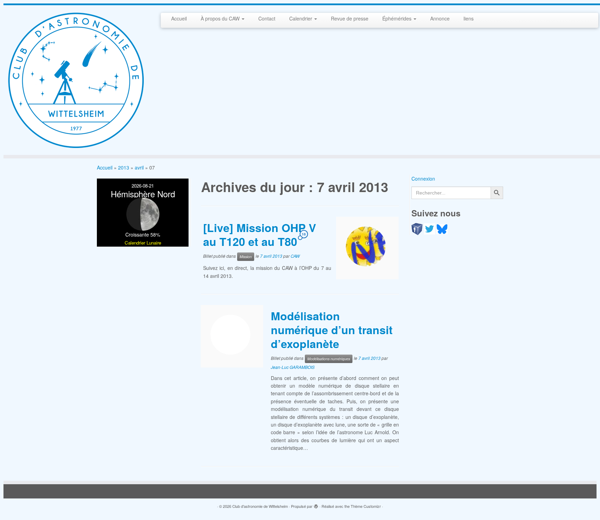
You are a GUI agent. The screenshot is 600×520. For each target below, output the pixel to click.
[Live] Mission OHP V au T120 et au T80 (259, 234)
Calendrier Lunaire (143, 242)
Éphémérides (397, 18)
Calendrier (301, 18)
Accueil (179, 18)
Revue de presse (349, 18)
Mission (246, 256)
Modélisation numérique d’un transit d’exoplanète (332, 330)
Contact (266, 18)
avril (139, 167)
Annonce (440, 18)
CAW (295, 256)
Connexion (423, 178)
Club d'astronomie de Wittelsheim (260, 506)
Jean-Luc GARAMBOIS (293, 367)
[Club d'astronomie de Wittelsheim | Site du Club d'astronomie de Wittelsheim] (75, 80)
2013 (123, 167)
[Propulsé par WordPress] (316, 504)
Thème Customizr (366, 506)
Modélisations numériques (328, 358)
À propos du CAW (221, 18)
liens (469, 18)
